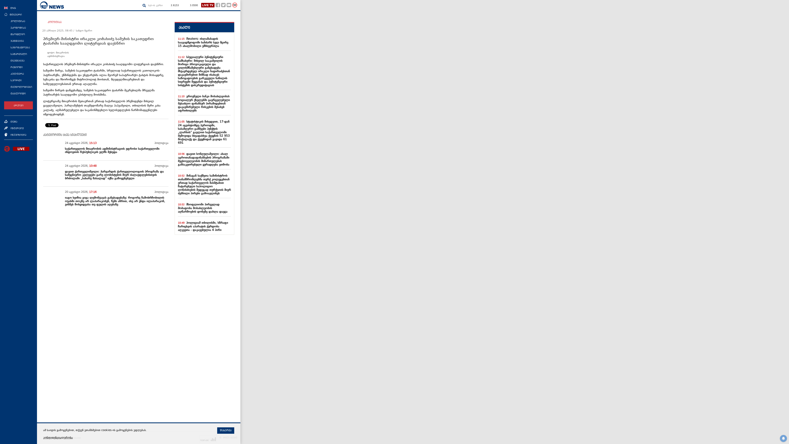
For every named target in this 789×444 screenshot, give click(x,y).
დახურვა (226, 430)
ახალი (184, 28)
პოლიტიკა (55, 22)
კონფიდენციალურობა (58, 438)
